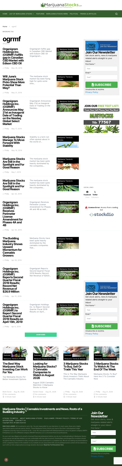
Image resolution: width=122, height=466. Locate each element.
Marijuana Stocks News (57, 14)
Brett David (7, 392)
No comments (10, 394)
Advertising (8, 420)
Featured (40, 14)
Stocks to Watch (10, 418)
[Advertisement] (101, 161)
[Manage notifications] (6, 460)
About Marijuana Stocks (31, 418)
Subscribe (102, 85)
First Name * (90, 64)
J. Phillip (6, 68)
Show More (40, 335)
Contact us (20, 420)
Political (74, 14)
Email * (88, 73)
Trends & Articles (88, 14)
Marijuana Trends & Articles (65, 78)
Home (5, 14)
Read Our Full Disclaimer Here (54, 445)
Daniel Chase (38, 392)
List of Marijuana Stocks (20, 14)
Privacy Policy (91, 92)
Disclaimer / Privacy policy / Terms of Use (63, 418)
